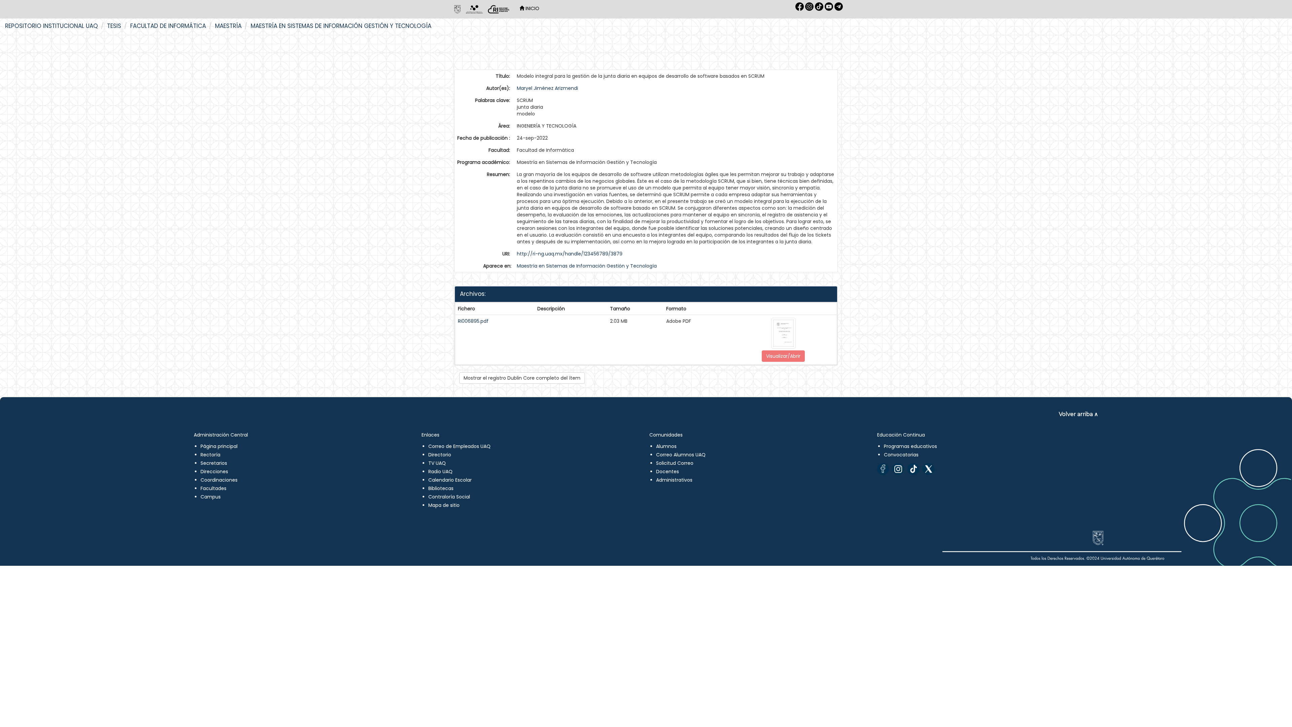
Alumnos (666, 446)
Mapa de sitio (444, 505)
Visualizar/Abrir (783, 356)
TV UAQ (437, 463)
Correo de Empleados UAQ (459, 446)
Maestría (228, 26)
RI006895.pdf (473, 321)
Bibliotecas (441, 488)
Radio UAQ (440, 471)
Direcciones (214, 471)
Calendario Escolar (450, 480)
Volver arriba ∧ (1078, 414)
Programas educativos (910, 446)
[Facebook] (883, 469)
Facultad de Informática (168, 26)
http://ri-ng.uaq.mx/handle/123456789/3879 (569, 253)
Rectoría (210, 454)
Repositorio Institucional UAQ (51, 26)
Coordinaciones (219, 480)
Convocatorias (901, 454)
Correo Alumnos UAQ (681, 454)
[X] (928, 469)
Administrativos (674, 480)
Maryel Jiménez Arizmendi (547, 88)
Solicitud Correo (674, 463)
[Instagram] (898, 469)
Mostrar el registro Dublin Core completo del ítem (522, 378)
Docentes (667, 471)
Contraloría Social (449, 496)
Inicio (531, 8)
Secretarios (214, 463)
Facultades (213, 488)
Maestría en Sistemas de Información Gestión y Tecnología (341, 26)
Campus (211, 496)
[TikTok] (913, 469)
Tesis (114, 26)
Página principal (219, 446)
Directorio (439, 454)
